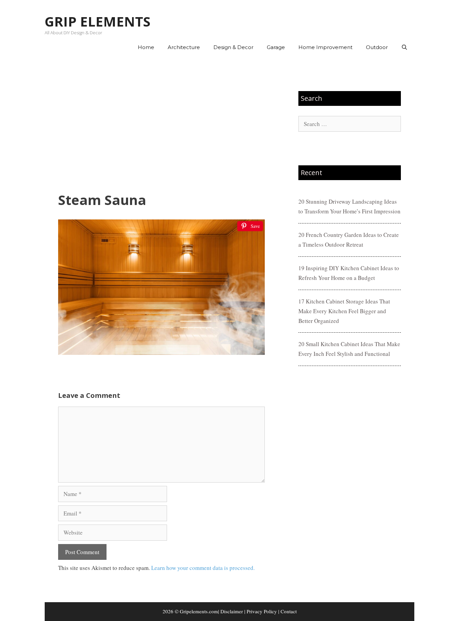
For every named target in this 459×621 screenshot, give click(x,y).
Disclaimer (231, 611)
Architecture (184, 47)
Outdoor (377, 47)
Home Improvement (325, 47)
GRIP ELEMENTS (98, 21)
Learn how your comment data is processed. (203, 568)
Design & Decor (233, 47)
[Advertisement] (161, 125)
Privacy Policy (262, 611)
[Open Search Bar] (404, 47)
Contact (289, 611)
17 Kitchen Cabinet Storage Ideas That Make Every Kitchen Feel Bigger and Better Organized (344, 311)
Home (146, 47)
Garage (276, 47)
